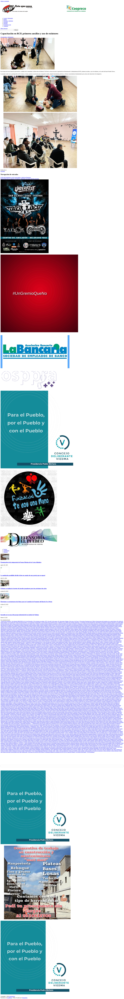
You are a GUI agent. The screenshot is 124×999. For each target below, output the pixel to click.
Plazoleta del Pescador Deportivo (67, 721)
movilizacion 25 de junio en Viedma (90, 709)
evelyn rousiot (18, 673)
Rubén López (77, 732)
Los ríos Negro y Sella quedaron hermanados (44, 703)
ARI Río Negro (20, 631)
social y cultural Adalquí (76, 739)
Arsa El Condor (75, 631)
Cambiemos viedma (5, 639)
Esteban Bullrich (113, 671)
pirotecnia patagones (97, 719)
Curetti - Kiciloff (115, 653)
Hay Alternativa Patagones (56, 686)
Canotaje (60, 639)
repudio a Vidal (70, 728)
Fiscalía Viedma (20, 679)
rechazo (24, 727)
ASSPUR (85, 633)
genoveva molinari (10, 683)
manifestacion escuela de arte (57, 704)
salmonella (43, 734)
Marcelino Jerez (111, 704)
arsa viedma (100, 631)
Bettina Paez (93, 635)
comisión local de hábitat (62, 648)
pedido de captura (35, 718)
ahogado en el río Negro (6, 627)
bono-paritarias (7, 638)
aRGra (14, 631)
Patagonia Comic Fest (96, 717)
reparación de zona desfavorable (51, 728)
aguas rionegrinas (86, 626)
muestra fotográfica (27, 710)
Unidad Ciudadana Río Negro (36, 747)
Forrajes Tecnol (88, 679)
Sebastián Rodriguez (47, 735)
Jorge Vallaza (59, 692)
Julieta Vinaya (14, 696)
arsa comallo (68, 631)
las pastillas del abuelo (14, 700)
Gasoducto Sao (104, 682)
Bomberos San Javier (110, 636)
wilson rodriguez (115, 750)
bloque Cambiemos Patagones (10, 636)
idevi (67, 688)
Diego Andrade (115, 660)
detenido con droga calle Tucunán (57, 657)
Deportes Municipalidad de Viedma (60, 656)
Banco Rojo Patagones (94, 634)
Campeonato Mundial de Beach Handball (44, 639)
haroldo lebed (37, 686)
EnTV (2, 669)
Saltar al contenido (5, 1)
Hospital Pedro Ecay (113, 687)
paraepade (46, 715)
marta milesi (17, 708)
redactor (11, 37)
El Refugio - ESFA (104, 662)
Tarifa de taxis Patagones (64, 741)
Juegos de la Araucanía (98, 695)
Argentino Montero (8, 631)
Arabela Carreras (113, 630)
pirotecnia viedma (106, 719)
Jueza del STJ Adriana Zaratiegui (111, 695)
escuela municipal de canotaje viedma (111, 670)
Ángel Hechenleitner (83, 629)
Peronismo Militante (60, 719)
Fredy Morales (4, 680)
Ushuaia (2, 748)
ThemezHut (24, 997)
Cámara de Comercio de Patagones (105, 638)
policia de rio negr (95, 722)
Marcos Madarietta (66, 705)
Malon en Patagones (25, 704)
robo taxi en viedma (94, 731)
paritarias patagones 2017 (87, 715)
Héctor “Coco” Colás (103, 686)
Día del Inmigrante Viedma (103, 658)
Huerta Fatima (27, 688)
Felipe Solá (98, 674)
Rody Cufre (23, 732)
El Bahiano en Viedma (53, 662)
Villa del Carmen (92, 749)
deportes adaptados (47, 656)
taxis (86, 741)
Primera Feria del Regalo (14, 725)
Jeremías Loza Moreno (6, 692)
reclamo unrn (58, 727)
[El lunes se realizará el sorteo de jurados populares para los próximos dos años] (5, 585)
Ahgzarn (120, 626)
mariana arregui (35, 706)
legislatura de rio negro (83, 700)
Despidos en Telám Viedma (38, 657)
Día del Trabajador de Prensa (66, 660)
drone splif (7, 662)
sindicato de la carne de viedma (35, 737)
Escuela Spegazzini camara (25, 671)
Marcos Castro (50, 705)
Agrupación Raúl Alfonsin (76, 626)
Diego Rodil (12, 661)
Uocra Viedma (92, 747)
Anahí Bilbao (67, 629)
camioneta (32, 639)
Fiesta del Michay (56, 678)
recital (45, 727)
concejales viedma (28, 649)
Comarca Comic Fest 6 (113, 646)
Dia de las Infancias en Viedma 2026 (88, 658)
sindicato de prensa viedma (87, 737)
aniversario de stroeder (15, 630)
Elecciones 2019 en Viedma (68, 664)
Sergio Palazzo (119, 735)
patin (103, 717)
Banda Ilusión (103, 634)
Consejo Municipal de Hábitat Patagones (68, 651)
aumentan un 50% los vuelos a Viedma (9, 634)
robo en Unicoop (61, 731)
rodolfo (121, 731)
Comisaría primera (5, 648)
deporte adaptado (30, 656)
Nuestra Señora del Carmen (28, 713)
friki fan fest (79, 680)
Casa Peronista (53, 640)
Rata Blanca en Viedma (114, 726)
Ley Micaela (45, 701)
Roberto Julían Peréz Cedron (94, 730)
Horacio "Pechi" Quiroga (75, 687)
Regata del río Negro (115, 727)
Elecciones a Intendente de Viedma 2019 (84, 664)
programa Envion (93, 725)
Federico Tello (89, 674)
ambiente (47, 629)
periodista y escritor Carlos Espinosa (40, 719)
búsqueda (40, 638)
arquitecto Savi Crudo (50, 631)
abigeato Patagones (5, 624)
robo (5, 731)
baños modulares (114, 634)
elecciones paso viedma (13, 665)
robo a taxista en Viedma (11, 731)
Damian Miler (13, 655)
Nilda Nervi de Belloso (92, 712)
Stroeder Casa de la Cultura (41, 740)
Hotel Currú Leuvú (19, 688)
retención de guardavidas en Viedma (82, 728)
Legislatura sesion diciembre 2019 (96, 700)
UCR (72, 745)
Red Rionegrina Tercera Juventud (98, 727)
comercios (46, 647)
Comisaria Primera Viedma (15, 648)
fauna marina (76, 674)
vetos (52, 749)
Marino (54, 706)
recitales (49, 727)
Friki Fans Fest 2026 (86, 680)
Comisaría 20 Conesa (61, 647)
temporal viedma (83, 743)
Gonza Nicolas (102, 683)
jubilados (34, 695)
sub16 (49, 740)
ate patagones (99, 633)
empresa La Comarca (110, 665)
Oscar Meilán (37, 714)
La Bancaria (74, 697)
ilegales (77, 688)
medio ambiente (94, 708)
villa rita (104, 749)
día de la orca (61, 658)
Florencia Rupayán (47, 679)
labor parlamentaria (87, 699)
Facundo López (7, 674)
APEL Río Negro (78, 630)
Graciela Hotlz (116, 683)
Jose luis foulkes (83, 692)
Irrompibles (69, 691)
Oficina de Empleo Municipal (84, 713)
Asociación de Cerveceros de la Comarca (45, 633)
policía (9, 722)
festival (81, 675)
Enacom (12, 666)
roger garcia (41, 732)
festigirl (77, 675)
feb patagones (82, 674)
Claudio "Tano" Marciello (96, 644)
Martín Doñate (24, 708)
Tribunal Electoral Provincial (32, 745)
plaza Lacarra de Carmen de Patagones (51, 721)
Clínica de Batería (106, 644)
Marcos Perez (74, 705)
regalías (108, 727)
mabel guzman (98, 703)
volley (54, 750)
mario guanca (98, 706)
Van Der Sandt (102, 748)
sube (65, 740)
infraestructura (108, 690)
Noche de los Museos (102, 712)
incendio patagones (77, 690)
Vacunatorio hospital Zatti (55, 748)
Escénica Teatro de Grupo (36, 669)
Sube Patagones (70, 740)
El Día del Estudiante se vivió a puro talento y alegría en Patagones (16, 177)
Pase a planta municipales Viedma (32, 717)
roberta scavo (85, 730)
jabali (98, 691)
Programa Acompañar (69, 725)
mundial (73, 710)
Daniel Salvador (51, 655)
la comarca (92, 697)
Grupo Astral (36, 684)
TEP (103, 743)
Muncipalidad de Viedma (65, 710)
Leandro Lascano (52, 700)
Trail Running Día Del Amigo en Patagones (66, 744)
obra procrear (51, 713)
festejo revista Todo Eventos (52, 675)
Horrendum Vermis (103, 687)
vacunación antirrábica (35, 748)
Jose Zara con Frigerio (22, 693)
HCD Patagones (66, 686)
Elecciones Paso (113, 664)
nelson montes (61, 712)
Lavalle (40, 700)
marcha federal (37, 705)
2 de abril (49, 621)
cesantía (111, 642)
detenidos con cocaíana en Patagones (22, 658)
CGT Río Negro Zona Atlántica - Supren (19, 643)
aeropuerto (23, 626)
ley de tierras (39, 701)
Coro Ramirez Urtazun (84, 652)
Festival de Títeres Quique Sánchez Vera (92, 675)
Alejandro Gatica (61, 627)
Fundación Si (54, 682)
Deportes (5, 23)
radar (94, 726)
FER (102, 674)
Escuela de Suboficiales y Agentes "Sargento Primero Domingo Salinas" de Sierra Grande (73, 670)
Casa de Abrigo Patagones (44, 640)
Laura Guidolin (22, 700)
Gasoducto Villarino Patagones (115, 682)
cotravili (41, 653)
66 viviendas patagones (74, 622)
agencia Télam (52, 626)
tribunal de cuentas (22, 745)
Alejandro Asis (53, 627)
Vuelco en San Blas (73, 750)
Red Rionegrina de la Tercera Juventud (82, 727)
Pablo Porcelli (95, 714)
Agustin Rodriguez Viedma (111, 626)
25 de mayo (71, 621)
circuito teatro (33, 644)
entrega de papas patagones (97, 668)
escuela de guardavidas (48, 670)
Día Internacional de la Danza (80, 660)
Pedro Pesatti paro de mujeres (95, 718)
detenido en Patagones (110, 657)
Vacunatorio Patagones (66, 748)
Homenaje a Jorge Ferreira (21, 687)
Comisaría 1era (52, 647)
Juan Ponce (29, 695)
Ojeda (93, 713)
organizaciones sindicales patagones (18, 714)
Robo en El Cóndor (44, 731)
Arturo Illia (105, 631)
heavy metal (85, 686)
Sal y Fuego (120, 732)
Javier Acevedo (103, 691)
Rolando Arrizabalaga (56, 732)
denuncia (6, 656)
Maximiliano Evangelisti (75, 708)
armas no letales (41, 631)
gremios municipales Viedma (7, 684)
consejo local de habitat (53, 651)
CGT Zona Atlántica (36, 643)
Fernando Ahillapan (19, 675)
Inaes (81, 688)
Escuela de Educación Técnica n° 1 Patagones (15, 670)
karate (34, 697)
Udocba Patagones (93, 745)
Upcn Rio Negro (110, 747)
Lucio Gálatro (84, 703)
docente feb (89, 661)
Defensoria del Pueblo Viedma (103, 655)
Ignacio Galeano (72, 688)
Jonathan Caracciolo (29, 692)
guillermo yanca (113, 684)
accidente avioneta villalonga (46, 624)
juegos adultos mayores (41, 695)
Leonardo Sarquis (117, 700)
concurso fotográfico (79, 649)
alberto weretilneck (23, 627)
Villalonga (108, 749)
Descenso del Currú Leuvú (10, 657)
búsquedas (44, 638)
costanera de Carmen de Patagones (27, 653)
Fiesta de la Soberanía (86, 677)
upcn (97, 747)
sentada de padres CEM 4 (103, 735)
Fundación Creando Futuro (36, 682)
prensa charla (81, 723)
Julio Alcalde (32, 696)
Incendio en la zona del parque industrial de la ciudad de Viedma (20, 615)
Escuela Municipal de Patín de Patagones (10, 671)
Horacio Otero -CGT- (86, 687)
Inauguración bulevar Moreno (89, 688)
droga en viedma (108, 661)
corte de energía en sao (101, 652)
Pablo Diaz (82, 714)
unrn (75, 747)
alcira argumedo (31, 627)
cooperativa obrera (27, 652)
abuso (11, 624)
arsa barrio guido (61, 631)
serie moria (9, 736)
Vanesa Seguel (109, 748)
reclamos (63, 727)
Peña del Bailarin (18, 719)
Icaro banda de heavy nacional (58, 688)
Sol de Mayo (85, 739)
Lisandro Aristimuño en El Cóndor (109, 701)
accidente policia (102, 624)
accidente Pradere (110, 624)
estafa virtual (71, 671)
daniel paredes (36, 655)
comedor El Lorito (39, 647)
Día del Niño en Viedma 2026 (38, 660)
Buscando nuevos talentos (31, 638)
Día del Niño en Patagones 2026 (12, 660)
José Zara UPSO (54, 693)
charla (55, 643)
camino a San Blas (14, 639)
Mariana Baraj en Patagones (46, 706)
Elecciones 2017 (58, 664)
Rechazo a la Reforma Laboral (33, 727)
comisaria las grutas (102, 647)
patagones (71, 717)
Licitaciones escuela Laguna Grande (73, 701)
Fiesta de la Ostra (77, 677)
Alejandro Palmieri (77, 627)
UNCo (7, 747)
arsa (56, 631)
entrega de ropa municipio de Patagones (112, 668)
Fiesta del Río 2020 (64, 678)
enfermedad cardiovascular (27, 668)
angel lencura (91, 629)
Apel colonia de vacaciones (68, 630)
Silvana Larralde (101, 736)
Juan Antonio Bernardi (80, 693)
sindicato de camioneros (6, 737)
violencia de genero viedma (18, 750)
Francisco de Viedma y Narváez (113, 679)
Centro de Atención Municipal (75, 642)
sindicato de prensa (47, 737)
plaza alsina (39, 721)
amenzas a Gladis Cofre (54, 629)
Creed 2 (65, 653)
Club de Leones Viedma (116, 644)
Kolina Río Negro (60, 697)
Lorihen (14, 703)
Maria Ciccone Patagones (90, 705)
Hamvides (31, 686)
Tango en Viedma (48, 741)
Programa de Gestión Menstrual (81, 725)
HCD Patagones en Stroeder (76, 686)
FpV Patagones (102, 679)
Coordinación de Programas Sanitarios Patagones (58, 652)
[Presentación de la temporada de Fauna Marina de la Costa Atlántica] (5, 559)
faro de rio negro (58, 674)
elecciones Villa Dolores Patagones (51, 665)
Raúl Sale (7, 727)
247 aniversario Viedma (63, 621)
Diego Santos (18, 661)
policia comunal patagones (66, 722)
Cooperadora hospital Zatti (94, 651)
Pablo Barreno (60, 714)
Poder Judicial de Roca (114, 721)
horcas (93, 687)
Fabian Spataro (114, 673)
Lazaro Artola (45, 700)
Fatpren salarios (69, 674)
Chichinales (60, 643)
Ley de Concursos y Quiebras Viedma (27, 701)
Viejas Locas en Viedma (75, 749)
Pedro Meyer (49, 718)
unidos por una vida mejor (49, 747)
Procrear (52, 725)
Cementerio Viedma (30, 642)
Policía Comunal (22, 722)
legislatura (75, 700)
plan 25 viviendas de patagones (12, 721)
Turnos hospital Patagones (62, 745)
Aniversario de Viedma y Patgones (28, 630)
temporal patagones (75, 743)
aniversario (100, 629)
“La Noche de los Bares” (81, 752)
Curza (5, 655)
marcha (21, 705)
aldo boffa (38, 627)
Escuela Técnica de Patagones (39, 671)
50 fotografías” (37, 622)
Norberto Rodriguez (10, 713)
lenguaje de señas (108, 700)
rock (118, 731)
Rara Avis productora (103, 726)
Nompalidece (119, 712)
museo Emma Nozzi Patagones (23, 712)
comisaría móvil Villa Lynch (113, 647)
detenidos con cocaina (36, 658)
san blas (56, 734)
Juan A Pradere (61, 693)
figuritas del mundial (92, 678)
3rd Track (76, 621)
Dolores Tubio (95, 661)
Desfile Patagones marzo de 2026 (24, 657)
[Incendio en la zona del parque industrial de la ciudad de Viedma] (5, 612)
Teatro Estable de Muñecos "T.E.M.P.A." (14, 743)
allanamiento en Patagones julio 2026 (9, 629)
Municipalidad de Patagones (81, 710)
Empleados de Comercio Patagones (89, 665)
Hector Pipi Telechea (93, 686)
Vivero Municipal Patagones (41, 750)
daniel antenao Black (21, 655)
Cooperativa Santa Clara (37, 652)
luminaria (93, 703)
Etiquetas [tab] (5, 552)
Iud (79, 691)
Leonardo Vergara (5, 701)
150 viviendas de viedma (38, 621)
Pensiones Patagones (27, 719)
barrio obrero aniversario (33, 635)
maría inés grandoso (17, 706)
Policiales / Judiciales (8, 21)
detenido (47, 657)
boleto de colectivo (88, 636)
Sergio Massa (112, 735)
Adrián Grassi (4, 626)
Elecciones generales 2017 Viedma (101, 664)
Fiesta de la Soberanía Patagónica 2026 (12, 678)
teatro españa (112, 741)
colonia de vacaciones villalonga (84, 646)
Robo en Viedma (69, 731)
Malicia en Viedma (13, 704)
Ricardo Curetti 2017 (110, 728)
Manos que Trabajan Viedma (79, 704)
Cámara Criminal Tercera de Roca (89, 638)
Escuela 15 (70, 669)
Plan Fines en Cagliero (31, 721)
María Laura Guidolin (27, 706)
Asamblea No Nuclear (113, 631)
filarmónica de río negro (102, 678)
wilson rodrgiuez (107, 750)
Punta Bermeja (56, 726)
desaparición (95, 656)
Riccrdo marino (32, 730)
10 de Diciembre (29, 621)
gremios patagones (18, 684)
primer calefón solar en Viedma (99, 723)
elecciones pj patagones (24, 665)
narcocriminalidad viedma (40, 712)
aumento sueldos (71, 634)
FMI (61, 679)
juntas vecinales (104, 696)
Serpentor (14, 736)
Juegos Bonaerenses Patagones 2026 (84, 695)
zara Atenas (3, 752)
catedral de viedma (96, 640)
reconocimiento (69, 727)
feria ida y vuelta (113, 674)
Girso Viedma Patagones (34, 683)
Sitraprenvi (67, 739)
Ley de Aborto (15, 701)
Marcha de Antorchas (28, 705)
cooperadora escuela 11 (83, 651)
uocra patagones (85, 747)
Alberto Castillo (15, 627)
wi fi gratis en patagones (97, 750)
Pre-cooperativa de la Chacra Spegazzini (58, 723)
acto (57, 625)
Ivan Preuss (88, 691)
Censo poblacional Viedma (61, 642)
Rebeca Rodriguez (18, 727)
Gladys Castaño (63, 683)
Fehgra (94, 674)
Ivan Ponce (82, 691)
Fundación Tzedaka (75, 682)
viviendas (50, 750)
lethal (10, 701)
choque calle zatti (72, 643)
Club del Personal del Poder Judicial (9, 646)
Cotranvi (38, 653)
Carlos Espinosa (24, 640)
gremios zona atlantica (28, 684)
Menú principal (4, 28)
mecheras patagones (85, 708)
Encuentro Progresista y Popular (114, 666)
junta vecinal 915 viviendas (83, 696)
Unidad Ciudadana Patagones (22, 747)
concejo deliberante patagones (54, 649)
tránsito (77, 744)
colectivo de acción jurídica (43, 646)
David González (80, 655)
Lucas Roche (77, 703)
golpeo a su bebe (95, 683)
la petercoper (68, 699)
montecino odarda (78, 709)
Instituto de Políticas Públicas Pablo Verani (10, 691)
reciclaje (42, 727)
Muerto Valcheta (19, 710)
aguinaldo (103, 626)
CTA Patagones (96, 653)
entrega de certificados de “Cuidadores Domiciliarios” (78, 668)
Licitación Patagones (60, 701)
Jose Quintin (109, 692)
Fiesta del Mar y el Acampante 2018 (43, 678)
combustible (32, 647)
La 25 (65, 697)
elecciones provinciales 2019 (36, 665)
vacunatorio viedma (76, 748)
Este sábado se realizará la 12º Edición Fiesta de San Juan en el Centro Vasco (91, 671)
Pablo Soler (100, 714)
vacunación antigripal (24, 748)
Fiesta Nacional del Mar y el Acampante (78, 678)
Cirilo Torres (64, 644)
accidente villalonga (23, 625)
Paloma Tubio (34, 715)
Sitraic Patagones (56, 739)
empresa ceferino (101, 665)
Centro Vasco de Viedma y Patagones (100, 642)
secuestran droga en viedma (59, 735)
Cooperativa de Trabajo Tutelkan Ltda (14, 652)
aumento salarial (63, 634)
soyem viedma (24, 740)
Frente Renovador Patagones (69, 680)
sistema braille (45, 739)
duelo (12, 662)
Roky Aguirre (47, 732)
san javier (67, 734)
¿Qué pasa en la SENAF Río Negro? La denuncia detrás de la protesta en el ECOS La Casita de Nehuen (51, 752)
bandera (108, 634)
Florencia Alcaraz (29, 679)
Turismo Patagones (44, 745)
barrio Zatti (49, 635)
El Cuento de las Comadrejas (83, 662)
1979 (46, 621)
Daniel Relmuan (43, 655)
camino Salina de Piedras (24, 639)
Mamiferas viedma (46, 704)
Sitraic (50, 739)
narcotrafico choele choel (52, 712)
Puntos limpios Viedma (75, 726)
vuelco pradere (81, 750)
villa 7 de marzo (84, 749)
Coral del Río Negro (74, 652)
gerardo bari (17, 683)
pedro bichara (42, 718)
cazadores (9, 642)
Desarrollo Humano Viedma (104, 656)
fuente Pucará (100, 680)
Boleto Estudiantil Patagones (98, 636)
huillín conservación (34, 688)
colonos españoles (96, 646)
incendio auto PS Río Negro (106, 688)
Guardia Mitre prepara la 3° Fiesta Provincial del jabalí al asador (71, 684)
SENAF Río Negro (92, 735)
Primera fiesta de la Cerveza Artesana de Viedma (32, 725)
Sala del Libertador (32, 734)
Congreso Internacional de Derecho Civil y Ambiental (96, 649)
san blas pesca (61, 734)
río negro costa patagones (65, 730)
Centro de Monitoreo (86, 642)
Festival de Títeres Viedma (108, 675)
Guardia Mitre (54, 684)
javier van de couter (116, 691)
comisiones (71, 648)
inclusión (102, 690)
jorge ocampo (37, 692)
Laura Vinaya (35, 700)
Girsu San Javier (44, 683)
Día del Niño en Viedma (26, 660)
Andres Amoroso (74, 629)
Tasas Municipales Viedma (76, 741)
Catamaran (89, 640)
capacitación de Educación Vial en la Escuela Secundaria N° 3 (77, 639)
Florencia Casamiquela (38, 679)
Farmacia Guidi (45, 674)
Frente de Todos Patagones (13, 680)
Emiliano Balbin (69, 665)
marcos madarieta (58, 705)
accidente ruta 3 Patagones (13, 625)
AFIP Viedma (29, 626)
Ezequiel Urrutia (86, 673)
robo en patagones (53, 731)
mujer (51, 710)
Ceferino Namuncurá (17, 642)
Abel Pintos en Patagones (101, 622)
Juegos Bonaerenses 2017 (53, 695)
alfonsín (91, 627)
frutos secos (94, 680)
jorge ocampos (44, 692)
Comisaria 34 (75, 647)
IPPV (54, 691)
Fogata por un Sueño (67, 679)
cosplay (17, 653)
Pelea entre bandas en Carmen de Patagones (112, 718)
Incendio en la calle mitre (38, 690)
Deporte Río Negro (38, 656)
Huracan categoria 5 (44, 688)
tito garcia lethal (108, 743)
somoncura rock (106, 739)
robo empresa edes (22, 731)
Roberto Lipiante (105, 730)
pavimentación (27, 718)
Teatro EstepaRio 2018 (29, 743)
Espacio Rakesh (64, 671)
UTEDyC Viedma (12, 748)
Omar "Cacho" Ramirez (100, 713)
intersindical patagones (43, 691)
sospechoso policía (8, 740)
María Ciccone (80, 705)
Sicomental (54, 736)
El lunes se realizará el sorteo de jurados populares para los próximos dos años (24, 588)
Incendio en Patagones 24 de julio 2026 (64, 690)
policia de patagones (86, 722)
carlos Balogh (17, 640)
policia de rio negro (103, 722)
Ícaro (50, 688)
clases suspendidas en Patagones (82, 644)
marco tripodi (44, 705)
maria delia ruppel (111, 705)
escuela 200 (76, 669)
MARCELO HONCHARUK (13, 705)
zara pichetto (14, 752)
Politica (5, 19)
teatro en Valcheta (105, 741)
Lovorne (61, 703)
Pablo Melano (88, 714)
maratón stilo (97, 704)
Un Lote (100, 745)
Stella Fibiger (31, 740)
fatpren (63, 674)
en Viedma (7, 666)
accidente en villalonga (77, 624)
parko (94, 715)
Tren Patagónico (8, 745)
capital (110, 639)
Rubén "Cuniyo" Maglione (67, 732)
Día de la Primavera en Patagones (72, 658)
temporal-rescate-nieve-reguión (95, 743)
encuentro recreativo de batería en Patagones (11, 668)
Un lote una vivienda (106, 745)
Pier (87, 719)
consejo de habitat (113, 649)
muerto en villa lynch (10, 710)
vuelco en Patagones (63, 750)
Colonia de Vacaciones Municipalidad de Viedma (65, 646)
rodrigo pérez (17, 732)
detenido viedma (10, 658)
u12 (69, 745)
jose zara (3, 693)
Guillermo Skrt (106, 684)
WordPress (9, 997)
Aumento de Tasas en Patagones (39, 634)
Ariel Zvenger (34, 631)
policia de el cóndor (76, 722)
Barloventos (8, 635)
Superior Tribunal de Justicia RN (11, 741)
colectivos (51, 646)
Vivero (33, 750)
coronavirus (92, 652)
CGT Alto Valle (6, 643)
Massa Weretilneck (45, 708)
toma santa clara (9, 744)
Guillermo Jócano (90, 684)
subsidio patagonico (78, 740)
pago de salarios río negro (16, 715)
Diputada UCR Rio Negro (53, 661)
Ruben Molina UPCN (85, 732)
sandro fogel (76, 734)
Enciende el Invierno (19, 666)
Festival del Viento (118, 675)
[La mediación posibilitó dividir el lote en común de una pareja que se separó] (5, 572)
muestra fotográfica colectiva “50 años (40, 710)
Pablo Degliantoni (75, 714)
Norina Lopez (19, 713)
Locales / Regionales (8, 18)
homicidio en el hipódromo (42, 687)
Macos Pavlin (110, 703)
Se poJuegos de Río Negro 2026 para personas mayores (109, 734)
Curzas (8, 655)
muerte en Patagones (103, 709)
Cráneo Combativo (58, 653)
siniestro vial (39, 739)
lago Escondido (95, 699)
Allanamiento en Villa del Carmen (25, 629)
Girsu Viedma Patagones (53, 683)
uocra (80, 747)
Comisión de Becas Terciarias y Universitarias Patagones (34, 648)
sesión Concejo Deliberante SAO (27, 736)
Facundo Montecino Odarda (17, 674)
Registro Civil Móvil (28, 728)
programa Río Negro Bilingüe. (104, 725)
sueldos (85, 740)
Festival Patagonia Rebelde (28, 677)
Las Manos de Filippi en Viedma (112, 699)
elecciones (51, 664)
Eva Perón (119, 671)
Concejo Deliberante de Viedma (40, 649)
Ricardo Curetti (101, 728)
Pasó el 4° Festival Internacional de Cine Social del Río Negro (55, 717)
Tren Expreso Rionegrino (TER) (103, 744)
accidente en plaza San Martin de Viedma (62, 624)
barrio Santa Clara (43, 635)
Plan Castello (23, 721)
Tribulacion (14, 745)
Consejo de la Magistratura (15, 651)
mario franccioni (91, 706)
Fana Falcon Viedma (37, 674)
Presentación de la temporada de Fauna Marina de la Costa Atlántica (21, 562)
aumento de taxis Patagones (53, 634)
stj (34, 740)
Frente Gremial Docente (42, 680)
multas (57, 710)
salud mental (51, 734)
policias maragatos (112, 722)
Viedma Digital (66, 749)
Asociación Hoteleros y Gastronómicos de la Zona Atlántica (68, 633)
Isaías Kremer (75, 691)
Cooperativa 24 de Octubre (107, 651)
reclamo (53, 727)
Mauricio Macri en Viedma (63, 708)
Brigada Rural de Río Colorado (18, 638)
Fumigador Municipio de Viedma (8, 682)
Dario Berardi (66, 655)
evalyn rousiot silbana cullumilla (8, 673)
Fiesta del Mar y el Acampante (28, 678)
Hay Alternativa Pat (45, 686)
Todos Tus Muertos (116, 743)
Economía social (7, 24)
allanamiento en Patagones (113, 627)
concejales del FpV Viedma (7, 649)
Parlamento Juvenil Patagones (103, 715)
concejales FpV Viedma (18, 649)
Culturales (5, 26)
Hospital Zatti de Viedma (8, 688)
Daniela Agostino (59, 655)
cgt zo (30, 643)
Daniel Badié (30, 655)
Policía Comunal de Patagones (53, 722)
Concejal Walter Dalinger (100, 648)
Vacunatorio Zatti (85, 748)
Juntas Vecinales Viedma (114, 696)
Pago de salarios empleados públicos (112, 714)
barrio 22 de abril (23, 635)
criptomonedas (78, 653)
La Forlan (16, 699)
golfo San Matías (87, 683)
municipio (102, 710)
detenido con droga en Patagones (72, 657)
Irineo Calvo (63, 691)
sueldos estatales (90, 740)
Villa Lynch (99, 749)
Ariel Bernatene (27, 631)
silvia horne (108, 736)
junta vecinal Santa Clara (95, 696)
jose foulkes (65, 692)
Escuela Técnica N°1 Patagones (53, 671)
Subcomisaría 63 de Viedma (57, 740)
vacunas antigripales (44, 748)
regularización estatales (39, 728)
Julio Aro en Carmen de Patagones (43, 696)
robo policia (82, 731)
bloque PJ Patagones (39, 636)
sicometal (60, 736)
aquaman (107, 630)
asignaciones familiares (11, 633)
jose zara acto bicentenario (11, 693)
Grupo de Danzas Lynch (44, 684)
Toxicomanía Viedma (22, 744)
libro (49, 701)
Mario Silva (11, 708)
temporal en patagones (65, 743)
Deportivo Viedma (73, 656)
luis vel (88, 703)
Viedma (61, 749)
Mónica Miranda (65, 709)
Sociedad (5, 22)
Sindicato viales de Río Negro (29, 739)
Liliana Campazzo (97, 701)
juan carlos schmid (117, 693)
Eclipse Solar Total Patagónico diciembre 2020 (28, 662)
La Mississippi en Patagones (46, 699)
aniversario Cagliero (5, 630)
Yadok (120, 750)
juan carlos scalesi (108, 693)
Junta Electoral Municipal (71, 696)
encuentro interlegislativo (101, 666)
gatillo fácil (3, 683)
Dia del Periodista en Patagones (53, 660)
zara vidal (19, 752)
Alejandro (47, 627)
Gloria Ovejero (70, 683)
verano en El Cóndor (27, 749)
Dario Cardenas (73, 655)
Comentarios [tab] (6, 550)
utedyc (6, 748)
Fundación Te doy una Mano (64, 682)
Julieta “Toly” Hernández (23, 696)
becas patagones (86, 635)
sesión (18, 736)
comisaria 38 (81, 647)
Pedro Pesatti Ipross (84, 718)
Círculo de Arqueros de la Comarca (45, 644)
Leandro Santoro (69, 700)
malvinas (40, 704)
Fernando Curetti (37, 675)
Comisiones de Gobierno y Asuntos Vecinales (84, 648)
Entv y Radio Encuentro (9, 669)
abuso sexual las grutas (17, 624)
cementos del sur (38, 642)
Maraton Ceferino (90, 704)
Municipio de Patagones (110, 710)
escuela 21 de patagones (84, 669)
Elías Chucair (62, 665)
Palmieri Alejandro (26, 715)
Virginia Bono (28, 750)
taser (84, 741)
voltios (57, 750)
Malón (19, 704)
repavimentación (63, 728)
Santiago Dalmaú (92, 734)
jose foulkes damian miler (74, 692)
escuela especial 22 (98, 670)
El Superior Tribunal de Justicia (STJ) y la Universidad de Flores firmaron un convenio (25, 664)
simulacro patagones (115, 736)
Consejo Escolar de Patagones (28, 651)
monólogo (71, 709)
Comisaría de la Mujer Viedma (91, 647)
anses (37, 630)
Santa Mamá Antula (83, 734)
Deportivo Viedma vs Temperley (84, 656)
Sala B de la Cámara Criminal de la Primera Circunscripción (14, 734)
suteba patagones (40, 741)
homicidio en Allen (31, 687)
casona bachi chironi (81, 640)
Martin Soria (30, 708)
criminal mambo (70, 653)
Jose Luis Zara (102, 692)
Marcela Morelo (104, 704)
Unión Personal (59, 747)
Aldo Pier (42, 627)
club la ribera (20, 646)
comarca (106, 646)
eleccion (47, 664)
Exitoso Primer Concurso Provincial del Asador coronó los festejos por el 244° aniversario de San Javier (53, 673)
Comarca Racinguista (24, 647)
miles (59, 709)
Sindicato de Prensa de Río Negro (59, 737)
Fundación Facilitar (46, 682)
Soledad (100, 739)
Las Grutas (101, 699)
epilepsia (17, 669)
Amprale (62, 629)
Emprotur (118, 665)
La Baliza (69, 697)
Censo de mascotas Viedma (49, 642)
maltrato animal (34, 704)
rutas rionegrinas (113, 732)
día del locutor (112, 658)
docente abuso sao (82, 661)
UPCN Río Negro (118, 747)
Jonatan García (21, 692)
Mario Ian (6, 708)
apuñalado (102, 630)
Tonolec (15, 744)
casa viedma (60, 640)
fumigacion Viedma (118, 680)
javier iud (109, 691)
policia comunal (15, 722)
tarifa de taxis (55, 741)
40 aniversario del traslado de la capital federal (105, 621)
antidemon (41, 630)
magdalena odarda (5, 704)
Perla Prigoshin (52, 719)
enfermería (35, 668)
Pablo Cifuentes (67, 714)
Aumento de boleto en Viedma (25, 634)
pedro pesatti (55, 718)
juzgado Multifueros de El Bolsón (14, 697)
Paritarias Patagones (76, 715)
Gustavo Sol (26, 686)
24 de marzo (54, 621)
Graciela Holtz (109, 683)
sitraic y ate (62, 739)
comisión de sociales (52, 648)
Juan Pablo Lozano (22, 695)
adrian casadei (118, 625)
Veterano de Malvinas (45, 749)
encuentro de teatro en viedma (88, 666)
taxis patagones (90, 741)
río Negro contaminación (54, 730)
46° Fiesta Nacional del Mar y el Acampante (24, 622)
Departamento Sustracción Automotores (17, 656)
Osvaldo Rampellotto (52, 714)
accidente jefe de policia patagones (90, 624)
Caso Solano (74, 640)
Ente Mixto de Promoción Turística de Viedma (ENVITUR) (52, 668)
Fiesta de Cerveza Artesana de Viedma (43, 677)
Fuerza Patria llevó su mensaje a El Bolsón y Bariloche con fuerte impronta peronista (20, 178)
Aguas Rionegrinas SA (95, 626)
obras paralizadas (74, 713)
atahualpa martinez (91, 633)
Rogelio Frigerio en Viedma (32, 732)
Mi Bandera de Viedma (16, 709)
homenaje (12, 687)
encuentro (26, 666)
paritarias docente (53, 715)
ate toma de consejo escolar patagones (111, 633)
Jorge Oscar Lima (52, 692)
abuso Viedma (36, 624)
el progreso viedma (95, 662)
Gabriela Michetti (91, 682)
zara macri (8, 752)
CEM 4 (23, 642)
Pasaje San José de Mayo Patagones (16, 717)
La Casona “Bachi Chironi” (84, 697)
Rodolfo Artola (4, 732)
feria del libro (107, 674)
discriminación (68, 661)
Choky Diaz (65, 643)
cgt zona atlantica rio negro (48, 643)
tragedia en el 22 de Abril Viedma (34, 744)
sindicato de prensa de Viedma (74, 737)
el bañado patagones (62, 662)
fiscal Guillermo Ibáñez (113, 678)
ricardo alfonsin (94, 728)
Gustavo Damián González (10, 686)
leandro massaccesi (61, 700)
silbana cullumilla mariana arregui (78, 736)
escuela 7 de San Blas (95, 669)
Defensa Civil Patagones (90, 655)
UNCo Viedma (12, 747)
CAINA (49, 638)
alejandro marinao (69, 627)
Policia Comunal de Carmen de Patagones (36, 722)
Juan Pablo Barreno (12, 695)
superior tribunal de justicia (101, 740)
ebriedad (15, 662)
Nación (32, 712)
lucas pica (72, 703)
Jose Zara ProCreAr (45, 693)
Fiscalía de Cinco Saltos (11, 679)
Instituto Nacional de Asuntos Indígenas (29, 691)
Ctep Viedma (104, 653)
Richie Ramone (39, 730)
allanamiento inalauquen (38, 629)
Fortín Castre (96, 679)
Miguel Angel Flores (26, 709)
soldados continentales (93, 739)
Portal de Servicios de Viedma (42, 723)
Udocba (87, 745)
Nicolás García (76, 712)
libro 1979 (53, 701)
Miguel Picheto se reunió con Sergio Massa (41, 709)
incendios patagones (95, 690)
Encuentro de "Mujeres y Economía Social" (39, 666)
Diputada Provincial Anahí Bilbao (39, 661)
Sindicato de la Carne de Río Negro (20, 737)
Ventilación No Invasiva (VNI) (15, 749)
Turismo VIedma (52, 745)
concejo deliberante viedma (68, 649)
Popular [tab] (5, 549)
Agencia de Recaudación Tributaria (41, 626)
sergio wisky (3, 736)
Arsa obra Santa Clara (92, 631)
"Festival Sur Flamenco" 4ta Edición (9, 621)
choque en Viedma (81, 643)
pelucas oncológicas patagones (7, 719)
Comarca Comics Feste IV (13, 647)
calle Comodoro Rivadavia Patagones (59, 638)
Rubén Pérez (93, 732)
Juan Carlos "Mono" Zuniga (97, 693)
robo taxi (88, 731)
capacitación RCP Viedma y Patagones (100, 639)
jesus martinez (14, 692)
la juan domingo (22, 699)
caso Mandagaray (67, 640)
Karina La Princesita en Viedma (43, 697)
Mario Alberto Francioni (69, 706)
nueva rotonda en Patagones (41, 713)
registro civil (21, 728)
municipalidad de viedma (94, 710)
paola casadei (41, 715)
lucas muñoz (66, 703)
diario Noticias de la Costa (106, 660)
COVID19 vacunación (49, 653)
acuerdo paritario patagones (103, 625)
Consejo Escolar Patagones (41, 651)
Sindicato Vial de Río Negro (15, 739)
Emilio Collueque (77, 665)
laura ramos (28, 700)
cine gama (103, 643)
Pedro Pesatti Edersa (62, 718)
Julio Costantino (61, 696)
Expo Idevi (79, 673)
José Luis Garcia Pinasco (93, 692)
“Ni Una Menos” (91, 752)
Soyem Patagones (17, 740)
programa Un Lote (115, 725)
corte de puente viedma (111, 652)
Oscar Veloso (44, 714)
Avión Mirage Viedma (84, 634)
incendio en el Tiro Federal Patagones (14, 690)
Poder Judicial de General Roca (88, 721)
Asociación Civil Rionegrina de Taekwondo (26, 633)
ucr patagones (76, 745)
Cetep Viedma (116, 642)
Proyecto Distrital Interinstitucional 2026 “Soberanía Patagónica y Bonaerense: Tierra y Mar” (22, 726)
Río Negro (45, 730)
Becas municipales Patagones (76, 635)
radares (97, 726)
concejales (109, 648)
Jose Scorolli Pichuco (117, 692)
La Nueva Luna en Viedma (59, 699)
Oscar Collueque (30, 714)
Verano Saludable (36, 749)
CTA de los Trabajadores (87, 653)
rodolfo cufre (11, 732)
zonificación (24, 752)
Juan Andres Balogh (69, 693)
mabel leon (104, 703)
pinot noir (90, 719)
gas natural (98, 682)
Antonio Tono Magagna (49, 630)
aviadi (77, 634)
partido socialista (4, 717)
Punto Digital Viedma (65, 726)
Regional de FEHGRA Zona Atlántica (9, 728)
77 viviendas (82, 622)
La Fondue (11, 699)
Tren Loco (113, 744)
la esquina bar (6, 699)
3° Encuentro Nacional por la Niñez (87, 621)
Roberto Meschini (113, 730)
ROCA (106, 731)
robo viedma (102, 731)
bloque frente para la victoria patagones (26, 636)
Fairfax (26, 674)
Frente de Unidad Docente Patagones (28, 680)
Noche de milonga (111, 712)
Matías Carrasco (53, 708)
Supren (29, 741)
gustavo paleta (20, 686)
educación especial (43, 662)
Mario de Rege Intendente (81, 706)
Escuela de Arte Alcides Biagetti (107, 669)
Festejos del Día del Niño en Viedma (67, 675)
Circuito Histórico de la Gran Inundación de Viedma (18, 644)
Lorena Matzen (8, 703)
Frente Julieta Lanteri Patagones (55, 680)
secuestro (67, 735)
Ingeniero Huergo (116, 690)
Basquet (67, 635)
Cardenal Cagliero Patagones (7, 640)
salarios (38, 734)
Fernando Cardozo (28, 675)
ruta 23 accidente (100, 732)
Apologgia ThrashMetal (88, 630)
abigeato (109, 622)
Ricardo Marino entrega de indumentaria (19, 730)
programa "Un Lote (59, 725)
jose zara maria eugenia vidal (33, 693)
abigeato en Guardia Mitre (117, 622)
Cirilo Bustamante (57, 644)
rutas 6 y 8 (106, 732)
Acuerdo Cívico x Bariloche (89, 625)
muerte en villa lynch (113, 709)
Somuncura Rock (114, 739)
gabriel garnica (83, 682)
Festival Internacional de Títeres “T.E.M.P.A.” (11, 677)
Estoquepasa (12, 996)
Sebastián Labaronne (38, 735)
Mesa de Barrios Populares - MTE (105, 708)
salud (47, 734)
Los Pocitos (30, 703)
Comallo (102, 646)
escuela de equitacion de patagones (34, 670)
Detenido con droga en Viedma (87, 657)
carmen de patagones (33, 640)
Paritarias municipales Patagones (64, 715)
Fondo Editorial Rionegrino (79, 679)
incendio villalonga (86, 690)
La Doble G (98, 697)
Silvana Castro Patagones (91, 736)
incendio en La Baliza (28, 690)
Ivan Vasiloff (94, 691)
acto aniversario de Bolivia (77, 625)
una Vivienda (115, 745)
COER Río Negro (32, 646)
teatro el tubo (97, 741)
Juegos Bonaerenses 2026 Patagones (67, 695)
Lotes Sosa (56, 703)
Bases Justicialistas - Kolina (59, 635)
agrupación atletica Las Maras (62, 626)
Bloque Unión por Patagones (57, 636)
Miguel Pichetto (54, 709)
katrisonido (52, 697)
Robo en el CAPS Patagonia (32, 731)
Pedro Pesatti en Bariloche (74, 718)
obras (68, 713)
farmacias (52, 674)
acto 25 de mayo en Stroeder (64, 625)
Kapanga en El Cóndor (27, 697)
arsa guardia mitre (83, 631)
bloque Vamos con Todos (70, 636)
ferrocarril (43, 675)
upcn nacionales (102, 747)
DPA (100, 661)
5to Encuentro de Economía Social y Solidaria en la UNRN (54, 622)
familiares (30, 674)
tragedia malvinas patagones (49, 744)
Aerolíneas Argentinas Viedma (14, 626)
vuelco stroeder (88, 750)
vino (112, 749)
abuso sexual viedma (28, 624)
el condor (70, 662)
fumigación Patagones (109, 680)
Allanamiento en (102, 627)
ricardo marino (6, 730)
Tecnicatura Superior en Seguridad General (50, 743)
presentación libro (88, 723)
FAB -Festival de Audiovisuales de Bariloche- (100, 673)
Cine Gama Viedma (110, 643)
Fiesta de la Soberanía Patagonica (98, 677)
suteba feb (33, 741)
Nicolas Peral (83, 712)
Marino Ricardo (60, 706)
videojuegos (56, 749)
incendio (98, 688)
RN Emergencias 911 (76, 730)
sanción (71, 734)
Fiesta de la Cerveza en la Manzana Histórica (62, 677)
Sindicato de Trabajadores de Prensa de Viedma (104, 737)
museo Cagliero (12, 712)
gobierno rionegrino (78, 683)
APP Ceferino (97, 630)
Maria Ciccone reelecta (101, 705)
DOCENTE (75, 661)
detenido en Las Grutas (99, 657)
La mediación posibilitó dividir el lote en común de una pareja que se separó (23, 575)
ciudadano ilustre (71, 644)
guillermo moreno (99, 684)
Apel (60, 630)
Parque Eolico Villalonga (115, 715)
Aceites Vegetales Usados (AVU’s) (48, 625)
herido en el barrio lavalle (114, 686)
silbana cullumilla (66, 736)
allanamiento (96, 627)
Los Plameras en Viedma (22, 703)
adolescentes (112, 625)
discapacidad (62, 661)
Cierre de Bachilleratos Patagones (93, 643)
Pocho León (78, 721)
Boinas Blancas (79, 636)
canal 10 (56, 639)
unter (77, 747)
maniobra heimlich (68, 704)
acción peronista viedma (34, 625)
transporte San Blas (83, 744)
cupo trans (109, 653)
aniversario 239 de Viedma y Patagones (112, 629)
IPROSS (58, 691)
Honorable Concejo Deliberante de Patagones (59, 687)
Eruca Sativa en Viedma (24, 669)
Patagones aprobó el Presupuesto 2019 (82, 717)
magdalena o (117, 703)
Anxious (57, 630)
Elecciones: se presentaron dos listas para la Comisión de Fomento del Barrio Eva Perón (26, 601)
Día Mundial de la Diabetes (93, 660)
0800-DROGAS (21, 621)
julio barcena (54, 696)
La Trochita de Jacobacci (77, 699)
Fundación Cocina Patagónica (22, 682)
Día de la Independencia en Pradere (50, 658)
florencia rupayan (56, 679)
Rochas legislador (113, 731)
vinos (115, 749)
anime (96, 629)
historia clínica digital (5, 687)
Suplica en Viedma (23, 741)
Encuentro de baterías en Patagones (57, 666)
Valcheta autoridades (94, 748)
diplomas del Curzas (26, 661)
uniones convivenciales (68, 747)
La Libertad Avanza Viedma (33, 699)
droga (102, 661)
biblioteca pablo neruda (101, 635)
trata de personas (92, 744)
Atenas (121, 633)
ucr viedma (82, 745)
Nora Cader (3, 713)
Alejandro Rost (85, 627)
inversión (51, 691)
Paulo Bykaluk (20, 718)
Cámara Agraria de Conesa (75, 638)
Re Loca (11, 727)
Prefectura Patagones (72, 723)
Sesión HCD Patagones (40, 736)
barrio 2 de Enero (15, 635)
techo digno (37, 743)
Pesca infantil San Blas (80, 719)
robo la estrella (76, 731)
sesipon (47, 736)
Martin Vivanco (36, 708)
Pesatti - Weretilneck (70, 719)
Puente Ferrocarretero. (48, 726)
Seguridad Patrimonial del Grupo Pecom (79, 735)
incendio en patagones (50, 690)
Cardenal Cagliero (116, 639)
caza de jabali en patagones (107, 640)
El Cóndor (74, 662)
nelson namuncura (69, 712)
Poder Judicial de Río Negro (102, 721)
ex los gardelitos (25, 673)
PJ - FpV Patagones (115, 719)
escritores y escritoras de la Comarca (60, 669)
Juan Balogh (88, 693)
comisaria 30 (69, 647)
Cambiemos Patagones (118, 638)
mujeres (54, 710)
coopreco (45, 652)
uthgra (18, 748)
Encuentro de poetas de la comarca (73, 666)
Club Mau (25, 646)
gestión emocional (24, 683)
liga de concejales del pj (87, 701)
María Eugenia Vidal (8, 706)
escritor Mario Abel (46, 669)
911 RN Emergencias (90, 622)
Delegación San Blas (115, 655)
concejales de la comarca (117, 648)
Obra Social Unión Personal (60, 713)
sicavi (51, 736)
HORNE (97, 687)
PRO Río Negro (46, 725)
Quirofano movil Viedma (86, 726)
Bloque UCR (48, 636)
